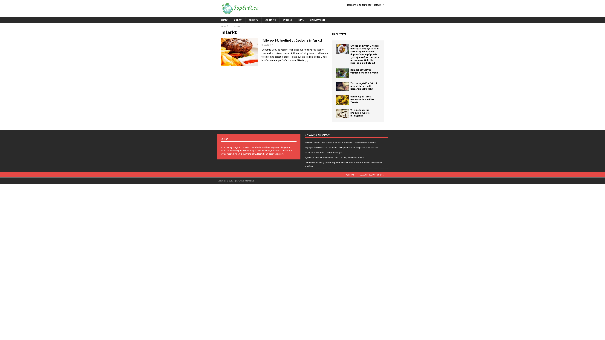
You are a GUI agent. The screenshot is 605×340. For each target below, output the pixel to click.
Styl (301, 19)
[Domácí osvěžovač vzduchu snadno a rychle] (342, 73)
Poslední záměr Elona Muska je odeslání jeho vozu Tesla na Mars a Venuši (340, 142)
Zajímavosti (317, 19)
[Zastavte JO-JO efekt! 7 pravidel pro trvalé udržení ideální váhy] (342, 86)
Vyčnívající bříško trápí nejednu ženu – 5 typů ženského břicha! (334, 157)
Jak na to (270, 19)
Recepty (253, 19)
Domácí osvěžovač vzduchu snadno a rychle (364, 71)
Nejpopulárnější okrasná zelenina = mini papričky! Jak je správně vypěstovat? (341, 147)
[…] (306, 60)
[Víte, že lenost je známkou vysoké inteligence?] (342, 113)
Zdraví (238, 19)
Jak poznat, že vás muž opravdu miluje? (323, 152)
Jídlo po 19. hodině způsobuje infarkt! (292, 40)
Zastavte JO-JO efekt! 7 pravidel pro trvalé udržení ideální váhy (363, 86)
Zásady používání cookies (372, 175)
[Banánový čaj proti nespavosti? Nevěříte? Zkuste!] (342, 100)
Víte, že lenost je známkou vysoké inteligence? (360, 112)
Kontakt (350, 175)
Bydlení (287, 19)
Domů (224, 19)
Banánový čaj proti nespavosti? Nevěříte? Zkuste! (363, 99)
